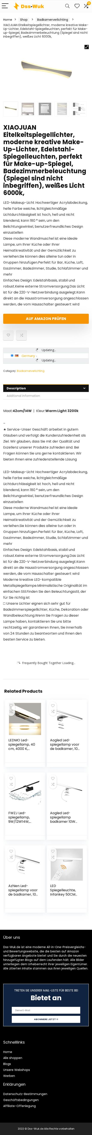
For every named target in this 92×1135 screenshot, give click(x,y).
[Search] (67, 6)
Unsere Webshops (16, 1070)
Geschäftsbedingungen (21, 1100)
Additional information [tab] (23, 396)
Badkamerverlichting (52, 20)
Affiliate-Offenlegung (19, 1106)
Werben (9, 1076)
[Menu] (5, 6)
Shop (24, 20)
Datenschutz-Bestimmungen (25, 1094)
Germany (28, 355)
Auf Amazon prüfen (46, 318)
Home (7, 20)
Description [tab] (16, 388)
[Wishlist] (77, 6)
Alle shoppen (12, 1058)
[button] (87, 47)
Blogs (7, 1064)
